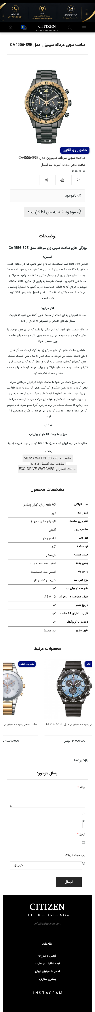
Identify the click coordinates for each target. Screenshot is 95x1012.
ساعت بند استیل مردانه (48, 463)
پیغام (81, 787)
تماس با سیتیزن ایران (47, 971)
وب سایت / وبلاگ (75, 855)
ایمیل (81, 834)
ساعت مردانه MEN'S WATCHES (48, 458)
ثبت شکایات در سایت (47, 964)
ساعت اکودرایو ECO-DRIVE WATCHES (47, 469)
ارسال (69, 882)
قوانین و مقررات (47, 956)
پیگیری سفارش (47, 979)
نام (83, 813)
